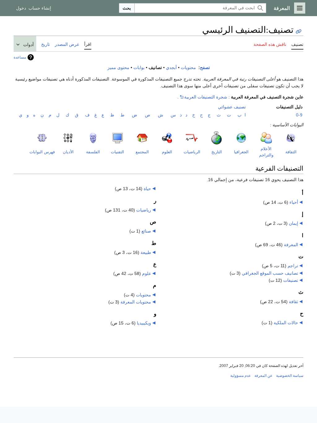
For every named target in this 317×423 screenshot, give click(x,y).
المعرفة (291, 244)
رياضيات (143, 209)
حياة (147, 188)
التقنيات (117, 152)
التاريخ (216, 152)
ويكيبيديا (144, 323)
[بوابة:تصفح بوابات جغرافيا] (232, 138)
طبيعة (146, 252)
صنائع (146, 231)
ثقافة (293, 301)
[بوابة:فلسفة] (84, 138)
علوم (146, 273)
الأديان (68, 152)
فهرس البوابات (42, 152)
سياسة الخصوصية (289, 375)
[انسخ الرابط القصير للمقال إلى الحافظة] (298, 31)
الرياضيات (192, 152)
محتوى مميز (118, 67)
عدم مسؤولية (240, 375)
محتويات (188, 67)
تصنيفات (290, 280)
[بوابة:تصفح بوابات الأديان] (62, 138)
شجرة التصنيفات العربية (205, 96)
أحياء (293, 202)
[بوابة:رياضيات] (180, 139)
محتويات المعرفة (135, 301)
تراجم (293, 265)
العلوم (167, 152)
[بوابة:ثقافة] (282, 139)
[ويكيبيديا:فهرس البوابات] (37, 138)
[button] (299, 8)
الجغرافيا (241, 152)
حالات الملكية (286, 322)
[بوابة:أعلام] (254, 138)
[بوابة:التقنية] (108, 138)
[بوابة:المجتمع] (130, 140)
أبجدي (171, 67)
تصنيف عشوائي (232, 106)
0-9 (299, 114)
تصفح (205, 67)
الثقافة (291, 152)
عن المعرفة (263, 375)
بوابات (139, 67)
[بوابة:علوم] (158, 138)
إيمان (293, 223)
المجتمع (142, 152)
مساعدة (20, 57)
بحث (127, 8)
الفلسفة (93, 152)
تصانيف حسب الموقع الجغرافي (270, 273)
